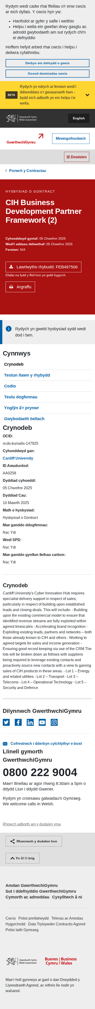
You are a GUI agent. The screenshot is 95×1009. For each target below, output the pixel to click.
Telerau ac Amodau (67, 918)
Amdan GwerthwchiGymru (32, 885)
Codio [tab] (10, 386)
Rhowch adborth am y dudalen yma (32, 824)
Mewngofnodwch (71, 138)
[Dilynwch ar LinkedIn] (30, 722)
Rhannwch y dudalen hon (36, 841)
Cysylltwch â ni (67, 897)
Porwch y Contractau (27, 171)
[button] (87, 95)
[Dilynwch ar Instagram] (54, 722)
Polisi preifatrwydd (33, 918)
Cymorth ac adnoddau (27, 897)
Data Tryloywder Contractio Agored (56, 924)
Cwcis (11, 918)
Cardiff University (18, 458)
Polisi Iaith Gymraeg (22, 930)
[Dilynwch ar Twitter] (6, 722)
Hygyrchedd (15, 924)
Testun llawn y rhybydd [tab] (27, 375)
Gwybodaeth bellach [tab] (24, 418)
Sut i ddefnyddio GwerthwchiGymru (41, 891)
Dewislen (78, 157)
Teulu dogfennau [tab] (20, 397)
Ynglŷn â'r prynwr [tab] (21, 408)
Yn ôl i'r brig (25, 858)
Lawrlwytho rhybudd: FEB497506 (46, 267)
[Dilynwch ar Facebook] (18, 722)
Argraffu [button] (23, 287)
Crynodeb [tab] (14, 364)
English (79, 118)
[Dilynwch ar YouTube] (42, 722)
